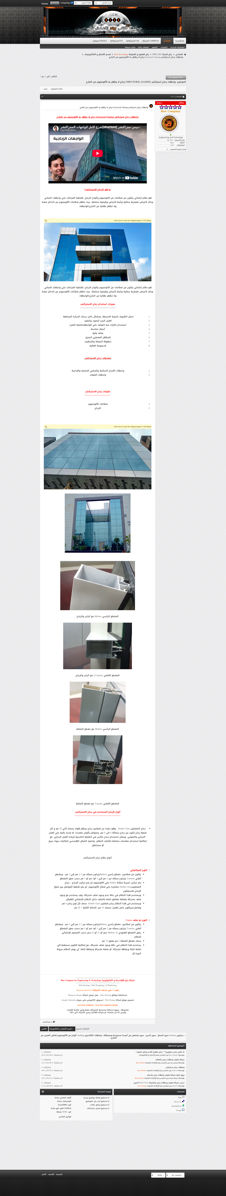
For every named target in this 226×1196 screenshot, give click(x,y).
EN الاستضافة (116, 41)
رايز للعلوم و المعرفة (131, 54)
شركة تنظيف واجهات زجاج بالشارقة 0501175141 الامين (156, 1082)
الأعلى (44, 1028)
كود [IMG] (67, 1104)
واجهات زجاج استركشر (175, 1067)
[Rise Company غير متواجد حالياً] (170, 122)
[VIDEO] (67, 1108)
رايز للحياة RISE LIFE (162, 54)
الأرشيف (51, 1174)
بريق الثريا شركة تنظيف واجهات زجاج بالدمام (165, 1075)
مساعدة (45, 3)
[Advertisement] (113, 67)
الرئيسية (59, 1174)
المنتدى (167, 41)
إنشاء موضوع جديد (176, 77)
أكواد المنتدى (65, 1097)
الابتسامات (66, 1101)
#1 (42, 96)
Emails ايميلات (100, 41)
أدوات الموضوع (56, 89)
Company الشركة (150, 41)
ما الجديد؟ (179, 41)
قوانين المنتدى (65, 1116)
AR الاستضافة (132, 41)
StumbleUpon (176, 1106)
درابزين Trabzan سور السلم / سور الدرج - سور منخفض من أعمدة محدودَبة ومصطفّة (143, 1035)
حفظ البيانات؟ (65, 2)
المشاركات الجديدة (177, 47)
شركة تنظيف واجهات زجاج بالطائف (169, 1059)
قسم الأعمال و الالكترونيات (97, 54)
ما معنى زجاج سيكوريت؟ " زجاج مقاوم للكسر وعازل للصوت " (159, 1052)
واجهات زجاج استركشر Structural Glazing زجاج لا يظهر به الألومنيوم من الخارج (131, 82)
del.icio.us (177, 1101)
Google (178, 1110)
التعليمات (164, 47)
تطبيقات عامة (144, 47)
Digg (179, 1097)
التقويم (154, 47)
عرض (46, 89)
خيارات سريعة (130, 47)
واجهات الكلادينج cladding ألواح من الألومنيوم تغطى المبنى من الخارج (79, 1036)
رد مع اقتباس (47, 1021)
